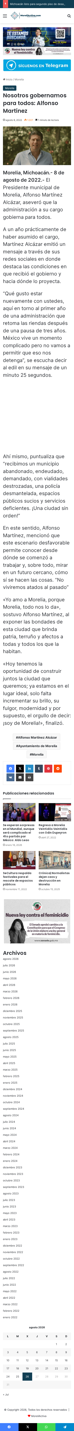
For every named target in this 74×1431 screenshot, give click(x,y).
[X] (20, 769)
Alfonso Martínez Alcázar (37, 737)
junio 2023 (9, 1206)
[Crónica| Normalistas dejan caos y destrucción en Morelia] (55, 860)
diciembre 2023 (12, 1167)
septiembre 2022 (13, 1265)
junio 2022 (9, 1284)
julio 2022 (9, 1278)
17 (8, 1368)
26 (27, 1376)
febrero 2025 (11, 1076)
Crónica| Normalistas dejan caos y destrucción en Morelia (54, 878)
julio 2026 (9, 965)
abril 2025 (9, 1063)
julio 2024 (9, 1121)
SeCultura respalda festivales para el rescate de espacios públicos (18, 878)
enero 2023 (10, 1239)
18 (17, 1368)
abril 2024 (9, 1141)
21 (46, 1368)
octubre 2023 (11, 1180)
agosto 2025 (11, 1037)
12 (27, 1360)
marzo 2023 (10, 1226)
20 (36, 1368)
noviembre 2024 (13, 1095)
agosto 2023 (11, 1193)
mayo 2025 (10, 1056)
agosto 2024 (11, 1115)
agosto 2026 (11, 958)
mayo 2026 (10, 978)
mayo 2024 (10, 1134)
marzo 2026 (10, 991)
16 (66, 1360)
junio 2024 (9, 1128)
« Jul (6, 1394)
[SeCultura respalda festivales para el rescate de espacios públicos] (19, 860)
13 (37, 1360)
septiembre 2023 (13, 1186)
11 (17, 1360)
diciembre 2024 (12, 1089)
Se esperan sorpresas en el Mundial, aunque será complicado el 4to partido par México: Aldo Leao (19, 832)
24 (7, 1376)
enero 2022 (10, 1317)
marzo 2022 (10, 1304)
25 (17, 1376)
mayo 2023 (10, 1213)
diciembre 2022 (12, 1245)
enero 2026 (10, 1004)
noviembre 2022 (13, 1252)
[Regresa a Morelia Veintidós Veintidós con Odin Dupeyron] (55, 812)
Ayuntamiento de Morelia (37, 746)
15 (56, 1360)
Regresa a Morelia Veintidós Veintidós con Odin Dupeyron (53, 829)
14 (46, 1360)
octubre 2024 (11, 1102)
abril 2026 (9, 984)
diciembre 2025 (12, 1011)
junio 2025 (9, 1050)
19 (27, 1368)
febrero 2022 (11, 1310)
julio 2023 (9, 1200)
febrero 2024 (11, 1154)
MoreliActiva (38, 1416)
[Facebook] (10, 769)
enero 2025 (10, 1082)
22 (56, 1368)
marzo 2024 (10, 1147)
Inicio (8, 79)
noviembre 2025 (13, 1017)
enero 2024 (10, 1160)
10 (8, 1360)
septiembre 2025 (13, 1030)
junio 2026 (9, 971)
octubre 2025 (11, 1024)
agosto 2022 (11, 1271)
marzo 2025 (10, 1069)
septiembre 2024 (13, 1108)
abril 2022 (9, 1297)
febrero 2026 (11, 997)
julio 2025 (9, 1043)
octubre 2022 (11, 1258)
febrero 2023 (11, 1232)
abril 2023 (9, 1219)
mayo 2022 (10, 1291)
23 (66, 1368)
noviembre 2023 (13, 1173)
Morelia (19, 79)
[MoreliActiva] (25, 16)
